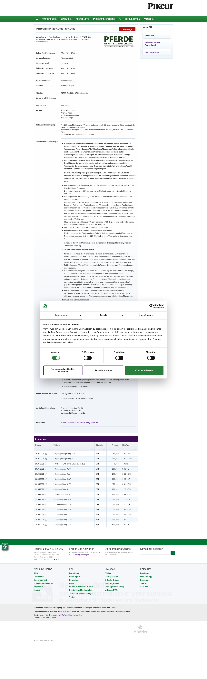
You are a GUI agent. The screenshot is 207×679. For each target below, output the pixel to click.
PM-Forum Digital (123, 611)
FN (120, 19)
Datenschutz (39, 577)
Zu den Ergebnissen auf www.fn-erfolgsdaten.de (79, 423)
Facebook (144, 573)
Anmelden (149, 19)
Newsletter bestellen (151, 548)
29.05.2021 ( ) (41, 484)
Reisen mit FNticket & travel (81, 587)
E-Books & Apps (112, 580)
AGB (36, 573)
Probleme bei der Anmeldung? (152, 44)
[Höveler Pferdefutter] (140, 629)
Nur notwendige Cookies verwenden (63, 370)
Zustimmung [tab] (61, 315)
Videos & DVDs (111, 590)
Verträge (72, 597)
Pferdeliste (82, 19)
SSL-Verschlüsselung (68, 615)
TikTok (143, 583)
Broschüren (74, 573)
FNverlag (85, 611)
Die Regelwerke (111, 577)
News (71, 583)
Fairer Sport (74, 577)
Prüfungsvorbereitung (114, 587)
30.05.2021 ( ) (41, 509)
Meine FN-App (146, 577)
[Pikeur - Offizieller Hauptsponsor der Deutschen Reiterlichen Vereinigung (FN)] (46, 629)
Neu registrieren (152, 52)
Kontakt (37, 590)
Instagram (144, 580)
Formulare (73, 580)
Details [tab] (103, 315)
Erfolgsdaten (132, 19)
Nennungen (66, 19)
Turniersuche (49, 19)
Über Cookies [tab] (146, 315)
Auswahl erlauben (103, 370)
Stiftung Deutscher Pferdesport (102, 611)
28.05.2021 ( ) (41, 454)
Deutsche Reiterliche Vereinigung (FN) (65, 611)
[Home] (37, 19)
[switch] (88, 358)
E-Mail (56, 560)
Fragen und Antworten (43, 583)
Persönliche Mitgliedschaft (81, 590)
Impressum (39, 587)
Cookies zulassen (144, 370)
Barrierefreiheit (40, 580)
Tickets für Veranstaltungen (81, 593)
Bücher (108, 573)
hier (131, 552)
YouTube (144, 587)
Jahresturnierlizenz (104, 19)
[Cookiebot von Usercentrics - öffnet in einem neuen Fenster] (151, 306)
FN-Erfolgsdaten (112, 583)
